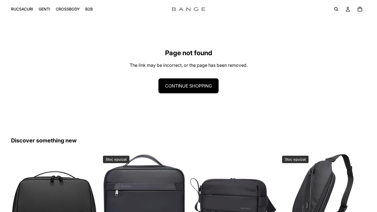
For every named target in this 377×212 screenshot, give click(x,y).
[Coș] (360, 9)
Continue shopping (188, 86)
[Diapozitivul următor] (89, 197)
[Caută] (336, 9)
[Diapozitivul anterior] (19, 197)
